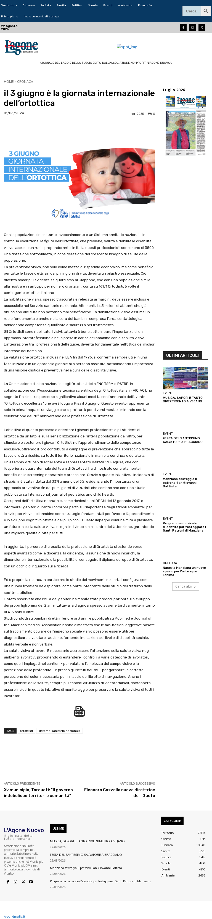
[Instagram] (192, 27)
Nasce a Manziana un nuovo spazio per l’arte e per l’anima (184, 571)
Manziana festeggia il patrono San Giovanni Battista (180, 482)
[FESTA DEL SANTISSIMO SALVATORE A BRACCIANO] (185, 418)
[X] (23, 882)
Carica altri (183, 586)
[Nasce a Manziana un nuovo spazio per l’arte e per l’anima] (185, 548)
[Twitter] (201, 27)
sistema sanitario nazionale (59, 731)
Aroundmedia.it (14, 916)
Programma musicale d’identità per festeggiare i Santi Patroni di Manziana (184, 527)
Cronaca (25, 81)
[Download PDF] (79, 714)
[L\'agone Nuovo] (21, 46)
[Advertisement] (185, 255)
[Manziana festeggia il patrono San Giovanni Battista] (185, 459)
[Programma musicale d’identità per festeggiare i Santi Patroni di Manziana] (185, 503)
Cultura (170, 563)
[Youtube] (31, 882)
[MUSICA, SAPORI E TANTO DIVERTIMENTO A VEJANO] (185, 378)
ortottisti (26, 731)
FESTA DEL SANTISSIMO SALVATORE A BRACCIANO (183, 440)
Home (9, 81)
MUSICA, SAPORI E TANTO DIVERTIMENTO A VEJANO (183, 399)
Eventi (168, 393)
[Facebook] (183, 27)
